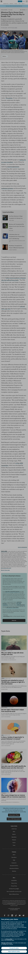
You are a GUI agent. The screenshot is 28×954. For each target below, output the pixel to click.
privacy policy (8, 939)
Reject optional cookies (14, 951)
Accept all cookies (14, 948)
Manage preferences (6, 943)
